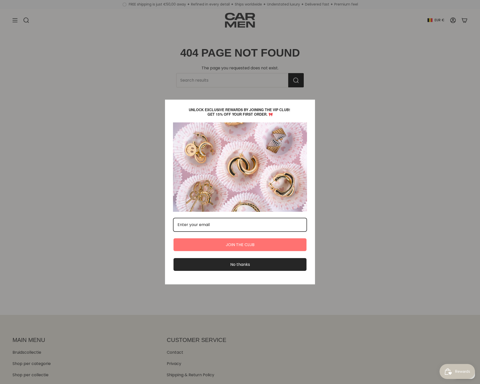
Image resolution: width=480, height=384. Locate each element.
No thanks (240, 264)
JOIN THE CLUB (240, 245)
